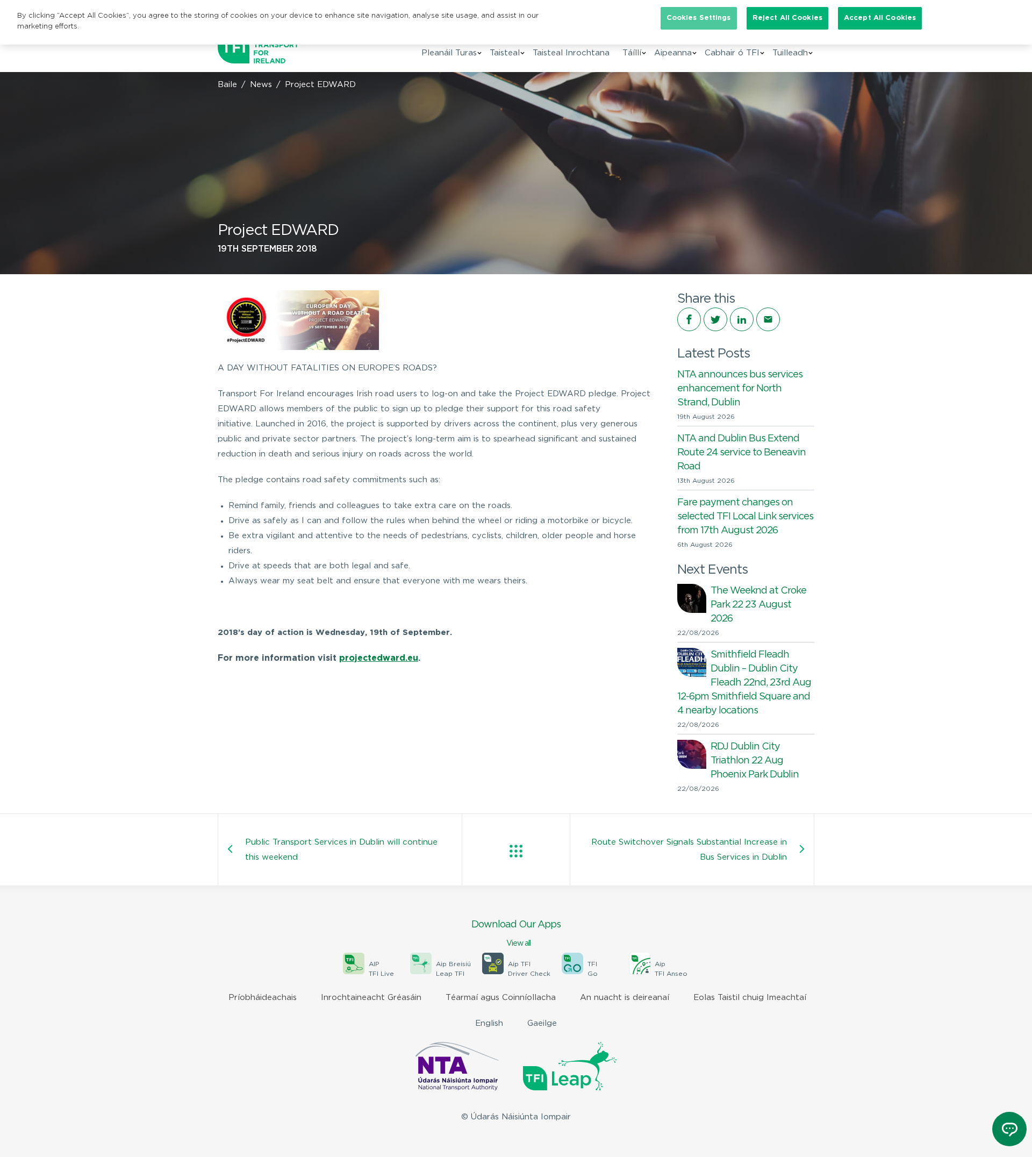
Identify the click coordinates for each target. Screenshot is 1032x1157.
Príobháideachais (262, 997)
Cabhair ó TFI (732, 52)
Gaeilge (542, 1023)
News (261, 84)
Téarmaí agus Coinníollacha (501, 997)
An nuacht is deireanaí (624, 997)
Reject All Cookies (787, 18)
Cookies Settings (698, 18)
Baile (227, 84)
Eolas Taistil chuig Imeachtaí (749, 997)
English (489, 1023)
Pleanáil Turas (449, 52)
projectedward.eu (378, 658)
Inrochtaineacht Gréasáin (371, 997)
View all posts (516, 851)
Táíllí (631, 52)
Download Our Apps (516, 933)
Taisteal (505, 52)
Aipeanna (673, 52)
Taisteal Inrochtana (571, 52)
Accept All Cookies (880, 18)
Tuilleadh (790, 52)
